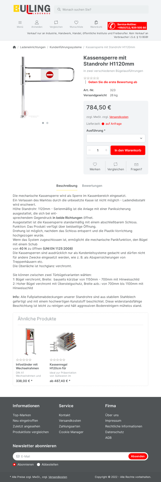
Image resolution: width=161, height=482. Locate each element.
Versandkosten (118, 116)
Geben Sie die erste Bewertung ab (112, 82)
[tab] (66, 186)
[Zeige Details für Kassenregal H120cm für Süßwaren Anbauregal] (63, 342)
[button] (89, 150)
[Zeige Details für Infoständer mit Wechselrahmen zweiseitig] (30, 342)
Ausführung (94, 130)
